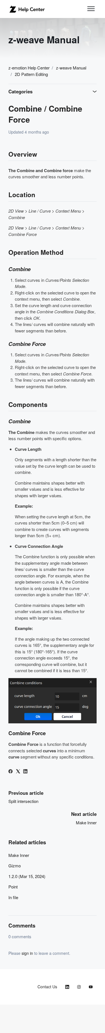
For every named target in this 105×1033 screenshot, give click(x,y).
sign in (27, 953)
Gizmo (14, 865)
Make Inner (86, 822)
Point (13, 887)
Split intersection (23, 801)
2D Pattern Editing (31, 74)
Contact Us (47, 986)
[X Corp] (18, 772)
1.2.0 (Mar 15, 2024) (26, 876)
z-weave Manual (71, 68)
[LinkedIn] (25, 772)
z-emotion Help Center (29, 68)
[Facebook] (10, 772)
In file (13, 897)
